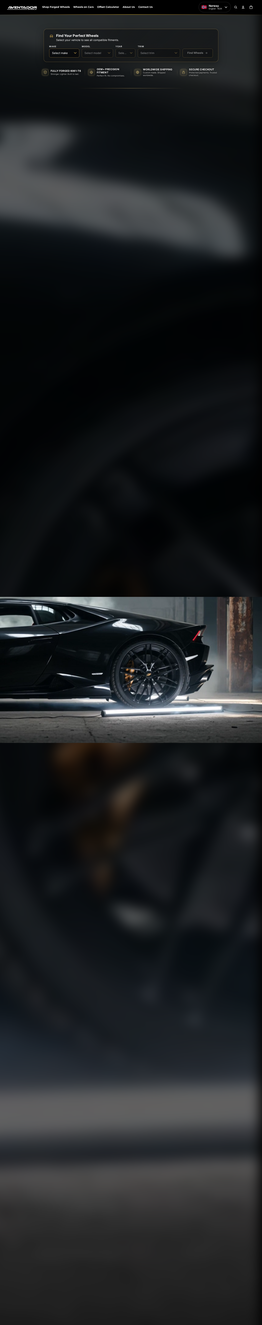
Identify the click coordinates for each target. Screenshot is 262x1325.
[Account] (243, 7)
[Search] (236, 7)
